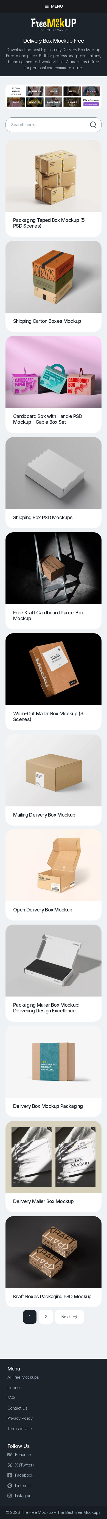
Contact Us (17, 1408)
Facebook (24, 1475)
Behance (23, 1454)
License (14, 1387)
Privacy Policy (20, 1418)
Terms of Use (19, 1428)
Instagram (24, 1495)
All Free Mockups (23, 1377)
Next (66, 1316)
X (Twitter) (24, 1465)
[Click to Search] (93, 124)
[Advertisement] (56, 1336)
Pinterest (23, 1485)
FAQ (11, 1397)
